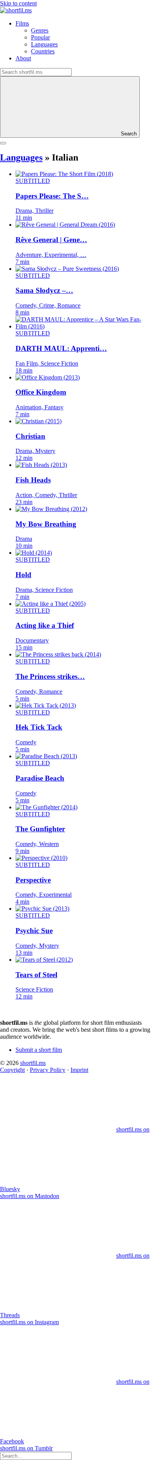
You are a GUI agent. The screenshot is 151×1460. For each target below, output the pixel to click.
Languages (44, 44)
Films (22, 23)
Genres (39, 30)
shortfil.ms (33, 1063)
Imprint (79, 1070)
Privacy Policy (47, 1070)
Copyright (12, 1070)
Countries (43, 51)
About (23, 58)
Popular (40, 37)
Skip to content (18, 3)
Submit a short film (38, 1049)
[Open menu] (3, 143)
